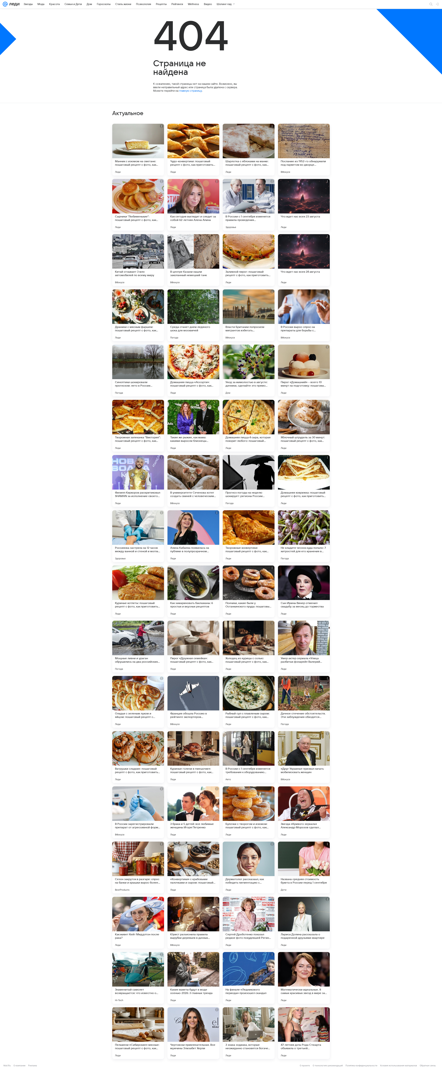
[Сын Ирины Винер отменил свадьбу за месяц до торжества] (304, 591)
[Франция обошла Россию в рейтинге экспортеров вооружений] (193, 702)
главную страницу (190, 90)
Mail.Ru (7, 1065)
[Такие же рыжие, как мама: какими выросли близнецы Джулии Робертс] (193, 426)
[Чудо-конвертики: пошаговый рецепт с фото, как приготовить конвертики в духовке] (193, 149)
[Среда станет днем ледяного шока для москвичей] (193, 315)
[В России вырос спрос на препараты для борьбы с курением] (304, 315)
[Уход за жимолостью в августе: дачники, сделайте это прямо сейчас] (249, 370)
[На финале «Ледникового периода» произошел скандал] (249, 978)
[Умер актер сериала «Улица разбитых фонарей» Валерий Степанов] (304, 646)
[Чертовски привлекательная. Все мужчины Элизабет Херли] (193, 1033)
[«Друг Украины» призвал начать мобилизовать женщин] (304, 757)
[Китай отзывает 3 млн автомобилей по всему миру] (138, 260)
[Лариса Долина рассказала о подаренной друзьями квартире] (304, 923)
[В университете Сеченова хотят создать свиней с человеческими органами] (193, 481)
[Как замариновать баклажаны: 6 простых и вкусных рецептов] (193, 591)
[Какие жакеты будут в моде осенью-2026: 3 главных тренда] (193, 978)
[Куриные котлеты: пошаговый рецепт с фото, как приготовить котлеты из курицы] (138, 591)
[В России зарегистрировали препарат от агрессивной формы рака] (138, 812)
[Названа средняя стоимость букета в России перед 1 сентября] (304, 867)
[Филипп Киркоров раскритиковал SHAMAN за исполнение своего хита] (138, 481)
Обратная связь (428, 1065)
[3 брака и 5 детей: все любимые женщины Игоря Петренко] (193, 812)
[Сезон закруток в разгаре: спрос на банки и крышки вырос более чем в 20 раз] (138, 867)
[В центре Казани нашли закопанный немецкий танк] (193, 260)
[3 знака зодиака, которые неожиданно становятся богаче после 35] (249, 1033)
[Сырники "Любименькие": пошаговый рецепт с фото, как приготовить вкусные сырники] (138, 205)
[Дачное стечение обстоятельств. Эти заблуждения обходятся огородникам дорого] (304, 702)
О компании (19, 1065)
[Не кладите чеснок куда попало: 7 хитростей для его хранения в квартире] (304, 536)
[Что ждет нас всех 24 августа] (304, 260)
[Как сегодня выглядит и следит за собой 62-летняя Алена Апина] (193, 205)
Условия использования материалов (398, 1065)
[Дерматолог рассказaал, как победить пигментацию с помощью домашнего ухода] (249, 867)
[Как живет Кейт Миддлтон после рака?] (138, 923)
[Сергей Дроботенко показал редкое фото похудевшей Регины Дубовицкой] (249, 923)
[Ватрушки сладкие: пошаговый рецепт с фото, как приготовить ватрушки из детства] (138, 757)
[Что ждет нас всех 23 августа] (304, 205)
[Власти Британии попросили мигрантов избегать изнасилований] (249, 315)
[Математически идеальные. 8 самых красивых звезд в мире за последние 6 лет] (304, 978)
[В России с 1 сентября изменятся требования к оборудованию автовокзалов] (249, 757)
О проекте (305, 1065)
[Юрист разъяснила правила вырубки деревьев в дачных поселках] (193, 923)
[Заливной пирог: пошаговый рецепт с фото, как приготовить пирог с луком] (249, 260)
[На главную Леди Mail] (14, 4)
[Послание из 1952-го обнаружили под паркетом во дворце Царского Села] (304, 149)
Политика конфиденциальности (361, 1065)
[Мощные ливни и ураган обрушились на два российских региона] (138, 646)
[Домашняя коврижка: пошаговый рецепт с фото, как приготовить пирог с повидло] (304, 481)
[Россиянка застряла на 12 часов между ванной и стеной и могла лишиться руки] (138, 536)
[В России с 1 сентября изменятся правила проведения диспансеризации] (249, 205)
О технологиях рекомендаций (328, 1065)
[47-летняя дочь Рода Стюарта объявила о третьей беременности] (304, 1033)
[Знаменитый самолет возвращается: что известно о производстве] (138, 978)
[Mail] (5, 4)
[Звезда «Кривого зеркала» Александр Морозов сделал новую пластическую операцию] (304, 812)
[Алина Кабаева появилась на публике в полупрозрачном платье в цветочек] (193, 536)
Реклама (32, 1065)
